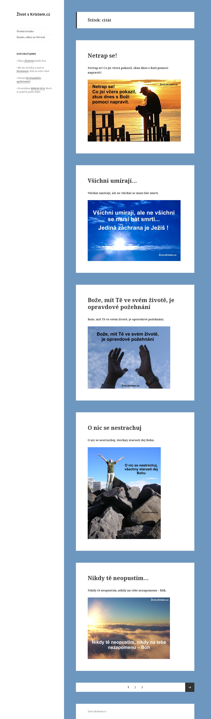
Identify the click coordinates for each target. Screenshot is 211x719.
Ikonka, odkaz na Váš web (31, 37)
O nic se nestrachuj (115, 427)
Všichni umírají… (112, 180)
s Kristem (29, 60)
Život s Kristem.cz (33, 14)
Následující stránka (189, 687)
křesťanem (23, 71)
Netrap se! (102, 55)
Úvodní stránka (25, 31)
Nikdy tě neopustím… (118, 578)
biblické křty (38, 88)
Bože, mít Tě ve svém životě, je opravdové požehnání (131, 303)
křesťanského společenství (29, 79)
